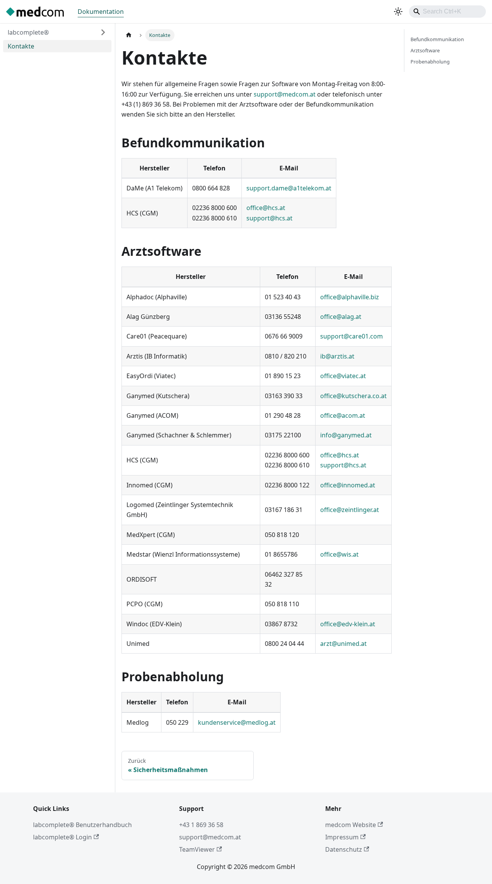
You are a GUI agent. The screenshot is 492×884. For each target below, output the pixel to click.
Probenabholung (430, 61)
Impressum (342, 837)
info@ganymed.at (346, 435)
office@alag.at (340, 316)
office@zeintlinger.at (349, 509)
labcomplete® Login (62, 837)
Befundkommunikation (437, 39)
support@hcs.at (269, 218)
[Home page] (128, 35)
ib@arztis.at (337, 356)
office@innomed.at (347, 485)
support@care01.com (351, 336)
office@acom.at (342, 415)
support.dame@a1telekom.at (288, 188)
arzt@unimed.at (343, 643)
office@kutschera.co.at (353, 396)
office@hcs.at (265, 207)
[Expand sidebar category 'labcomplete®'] (103, 32)
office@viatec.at (343, 376)
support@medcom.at (285, 94)
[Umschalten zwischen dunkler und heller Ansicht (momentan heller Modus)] (398, 11)
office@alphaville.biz (349, 297)
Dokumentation (101, 11)
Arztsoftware (425, 50)
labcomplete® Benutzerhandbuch (82, 825)
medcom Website (350, 825)
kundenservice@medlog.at (237, 722)
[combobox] (447, 11)
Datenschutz (343, 849)
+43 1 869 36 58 (201, 825)
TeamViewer (197, 849)
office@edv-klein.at (347, 624)
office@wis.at (339, 554)
